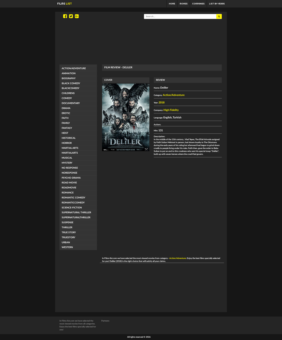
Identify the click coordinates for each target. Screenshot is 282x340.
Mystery (67, 163)
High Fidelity (171, 110)
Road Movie (69, 183)
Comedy (67, 98)
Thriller (67, 227)
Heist (65, 133)
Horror (67, 143)
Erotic (66, 113)
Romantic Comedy (73, 198)
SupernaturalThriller (76, 217)
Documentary (71, 103)
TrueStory (68, 237)
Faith (65, 118)
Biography (68, 78)
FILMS (64, 3)
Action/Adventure (74, 68)
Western (67, 247)
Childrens (68, 93)
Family (66, 123)
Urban (66, 242)
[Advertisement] (141, 41)
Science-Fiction (72, 207)
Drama (66, 108)
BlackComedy (70, 88)
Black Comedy (71, 83)
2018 (161, 102)
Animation (68, 73)
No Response (70, 168)
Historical (68, 138)
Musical (67, 158)
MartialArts (70, 153)
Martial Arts (70, 148)
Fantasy (67, 128)
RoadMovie (69, 188)
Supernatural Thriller (76, 212)
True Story (69, 232)
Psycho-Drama (71, 178)
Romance (68, 193)
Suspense (67, 222)
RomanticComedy (73, 203)
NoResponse (69, 173)
